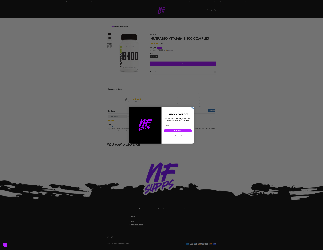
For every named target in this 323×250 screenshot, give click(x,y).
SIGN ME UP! (178, 131)
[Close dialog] (192, 108)
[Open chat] (5, 245)
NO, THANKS (178, 135)
